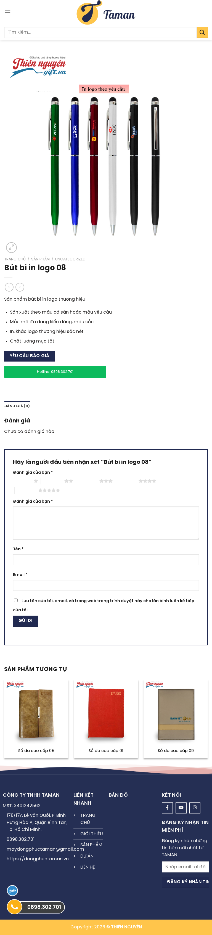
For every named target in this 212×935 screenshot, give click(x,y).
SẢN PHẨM (91, 845)
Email (20, 575)
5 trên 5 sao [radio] (26, 490)
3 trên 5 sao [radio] (87, 481)
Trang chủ (15, 259)
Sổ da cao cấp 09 (176, 751)
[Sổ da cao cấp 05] (36, 712)
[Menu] (7, 12)
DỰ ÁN (87, 856)
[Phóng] (11, 247)
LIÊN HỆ (87, 867)
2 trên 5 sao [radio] (52, 481)
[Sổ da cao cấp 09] (176, 712)
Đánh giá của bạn (33, 472)
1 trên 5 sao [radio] (22, 481)
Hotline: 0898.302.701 (55, 372)
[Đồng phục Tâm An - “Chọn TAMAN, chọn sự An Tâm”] (106, 12)
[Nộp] (202, 32)
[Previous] (4, 721)
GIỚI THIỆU (91, 834)
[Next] (207, 721)
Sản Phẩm (40, 259)
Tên (18, 549)
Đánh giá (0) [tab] (17, 406)
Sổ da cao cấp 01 (106, 751)
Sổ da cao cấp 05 (36, 751)
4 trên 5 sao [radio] (127, 481)
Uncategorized (70, 259)
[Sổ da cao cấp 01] (106, 712)
